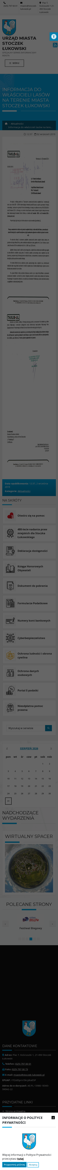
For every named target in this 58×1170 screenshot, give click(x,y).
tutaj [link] (20, 1158)
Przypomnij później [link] (14, 1164)
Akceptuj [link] (33, 1164)
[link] (54, 36)
